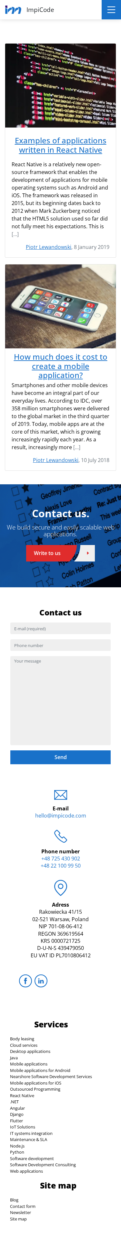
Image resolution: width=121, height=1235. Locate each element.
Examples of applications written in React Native (60, 145)
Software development (32, 1158)
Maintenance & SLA (28, 1139)
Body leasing (22, 1039)
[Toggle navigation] (111, 9)
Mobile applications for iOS (35, 1083)
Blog (14, 1200)
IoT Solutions (22, 1127)
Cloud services (23, 1045)
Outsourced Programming (35, 1089)
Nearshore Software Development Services (51, 1076)
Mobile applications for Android (40, 1070)
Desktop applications (30, 1051)
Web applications (26, 1171)
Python (17, 1152)
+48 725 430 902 (60, 858)
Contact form (22, 1206)
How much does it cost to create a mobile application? (60, 366)
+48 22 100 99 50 (61, 865)
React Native (22, 1095)
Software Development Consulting (43, 1165)
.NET (14, 1102)
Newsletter (20, 1212)
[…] (15, 234)
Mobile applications (28, 1064)
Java (14, 1058)
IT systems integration (31, 1133)
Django (17, 1114)
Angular (17, 1108)
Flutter (16, 1121)
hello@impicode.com (60, 815)
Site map (18, 1219)
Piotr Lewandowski (48, 247)
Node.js (17, 1146)
